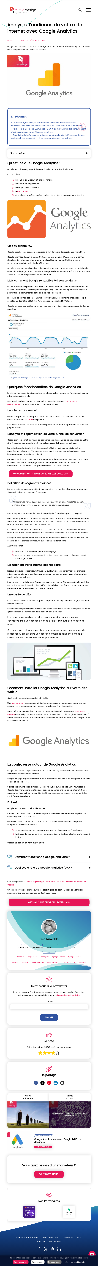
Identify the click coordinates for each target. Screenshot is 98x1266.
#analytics (45, 957)
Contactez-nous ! (49, 1174)
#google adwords (58, 957)
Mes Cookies (55, 1241)
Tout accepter (20, 1262)
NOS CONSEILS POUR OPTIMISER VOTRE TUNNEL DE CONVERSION (40, 474)
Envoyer (49, 1017)
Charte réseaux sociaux (27, 1237)
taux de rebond (24, 191)
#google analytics (74, 957)
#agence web (32, 957)
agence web (17, 703)
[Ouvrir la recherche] (80, 10)
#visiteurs (82, 962)
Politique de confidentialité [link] (74, 1262)
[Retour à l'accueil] (22, 10)
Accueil (10, 40)
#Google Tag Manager (20, 962)
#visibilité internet (69, 962)
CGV (79, 1237)
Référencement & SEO (38, 40)
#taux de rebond (53, 962)
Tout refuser (37, 1262)
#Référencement (38, 962)
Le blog (21, 40)
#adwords (20, 957)
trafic (30, 419)
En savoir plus (43, 1147)
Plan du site (68, 1237)
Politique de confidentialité (67, 995)
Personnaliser (54, 1262)
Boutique (41, 1241)
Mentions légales (51, 1237)
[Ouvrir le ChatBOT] (92, 1254)
